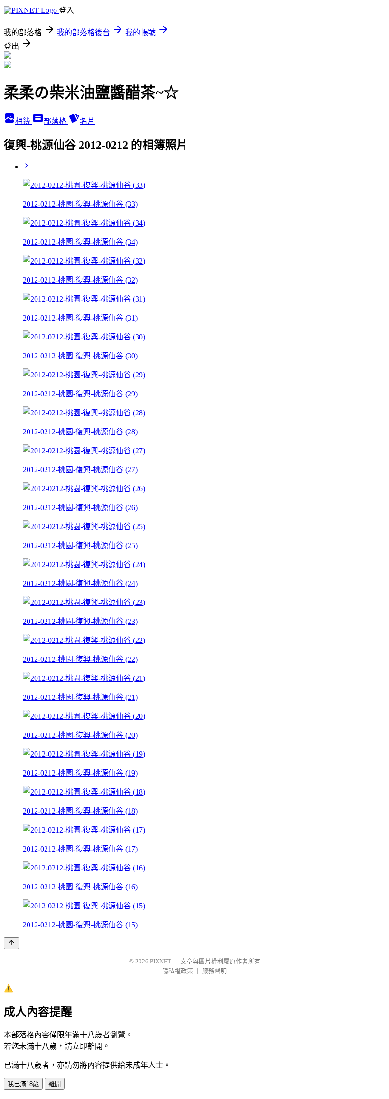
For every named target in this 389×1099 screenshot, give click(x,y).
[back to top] (11, 943)
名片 (87, 121)
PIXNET (160, 961)
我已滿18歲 (23, 1084)
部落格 (56, 121)
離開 (54, 1084)
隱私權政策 (177, 970)
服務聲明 (214, 970)
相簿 (23, 121)
